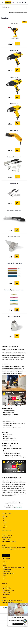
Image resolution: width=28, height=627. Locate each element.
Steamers (5, 524)
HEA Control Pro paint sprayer (8, 590)
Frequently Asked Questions (8, 573)
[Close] (26, 604)
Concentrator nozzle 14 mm (14, 316)
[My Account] (23, 2)
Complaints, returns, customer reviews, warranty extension (14, 567)
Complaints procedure (7, 569)
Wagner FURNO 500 (14, 77)
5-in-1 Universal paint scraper (14, 210)
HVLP (4, 518)
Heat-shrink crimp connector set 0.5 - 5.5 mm (14, 290)
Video (4, 577)
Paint (4, 527)
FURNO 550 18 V (14, 24)
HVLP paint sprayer (6, 594)
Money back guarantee (7, 571)
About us (4, 575)
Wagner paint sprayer (7, 588)
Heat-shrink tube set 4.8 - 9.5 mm (14, 263)
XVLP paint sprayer (6, 592)
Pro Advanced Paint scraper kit (14, 157)
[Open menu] (2, 2)
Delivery (4, 565)
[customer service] (20, 2)
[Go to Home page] (8, 2)
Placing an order (6, 562)
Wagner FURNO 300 (14, 103)
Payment (4, 563)
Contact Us (6, 555)
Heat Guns (5, 526)
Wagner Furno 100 (14, 130)
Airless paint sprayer (7, 587)
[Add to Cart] (17, 43)
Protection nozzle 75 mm (14, 236)
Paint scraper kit (14, 183)
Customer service (6, 559)
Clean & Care (5, 522)
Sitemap (4, 579)
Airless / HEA (5, 516)
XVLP (4, 520)
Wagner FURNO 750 (14, 50)
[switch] (25, 625)
